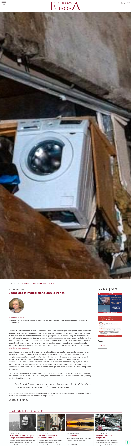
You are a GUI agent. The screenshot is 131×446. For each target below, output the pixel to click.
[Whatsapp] (27, 399)
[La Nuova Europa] (65, 6)
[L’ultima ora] (80, 422)
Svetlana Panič (16, 317)
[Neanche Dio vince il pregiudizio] (108, 422)
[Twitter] (23, 399)
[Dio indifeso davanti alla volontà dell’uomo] (51, 422)
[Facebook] (20, 399)
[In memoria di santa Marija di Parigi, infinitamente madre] (22, 422)
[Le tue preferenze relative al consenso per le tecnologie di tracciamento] (127, 442)
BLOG (17, 284)
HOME (11, 284)
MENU (4, 5)
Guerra (102, 346)
